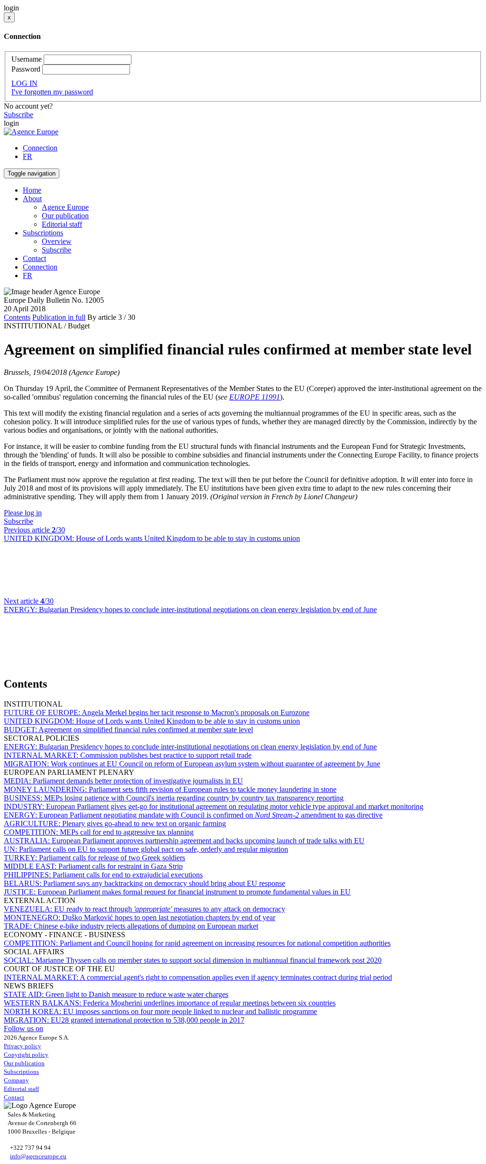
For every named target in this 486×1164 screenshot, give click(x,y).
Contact (34, 258)
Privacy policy (22, 1046)
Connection (40, 148)
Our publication (65, 216)
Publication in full (58, 317)
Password (25, 69)
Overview (57, 241)
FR (27, 156)
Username (26, 59)
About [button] (32, 199)
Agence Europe (65, 207)
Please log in (23, 513)
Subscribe (18, 115)
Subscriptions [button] (43, 233)
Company (16, 1080)
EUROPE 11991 (254, 397)
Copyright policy (26, 1054)
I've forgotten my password (52, 92)
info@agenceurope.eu (38, 1156)
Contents (17, 317)
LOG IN (24, 83)
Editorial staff (62, 224)
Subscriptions (21, 1071)
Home (32, 190)
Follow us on (23, 1028)
